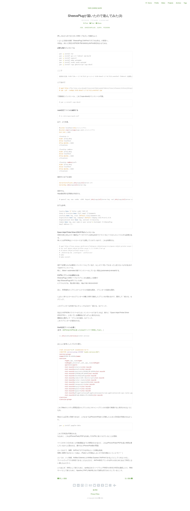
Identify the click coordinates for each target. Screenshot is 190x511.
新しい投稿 (63, 478)
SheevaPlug (90, 27)
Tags (185, 3)
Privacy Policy (95, 494)
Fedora (106, 27)
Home (149, 3)
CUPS (99, 27)
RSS (96, 490)
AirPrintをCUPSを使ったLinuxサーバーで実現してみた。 (83, 330)
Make (163, 3)
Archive (178, 3)
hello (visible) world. (95, 8)
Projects (170, 3)
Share (99, 23)
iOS (81, 27)
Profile (156, 3)
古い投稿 (128, 478)
